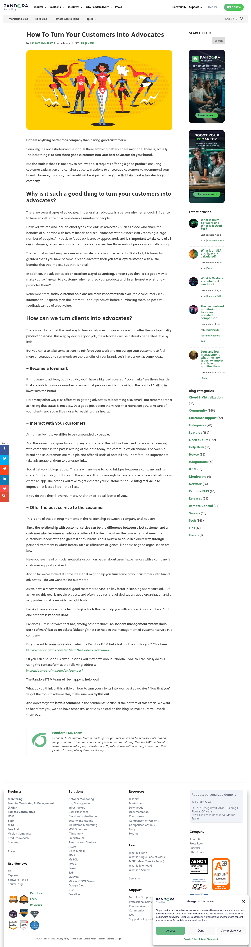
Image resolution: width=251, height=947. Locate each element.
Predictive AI (76, 838)
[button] (243, 901)
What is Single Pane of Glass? (147, 857)
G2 (9, 871)
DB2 (71, 890)
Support (194, 7)
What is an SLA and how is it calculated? (211, 253)
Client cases (136, 816)
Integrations (198, 462)
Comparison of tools (142, 825)
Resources (73, 7)
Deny (201, 930)
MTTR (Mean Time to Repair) (146, 861)
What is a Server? (139, 870)
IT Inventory (76, 833)
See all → (74, 894)
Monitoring (197, 477)
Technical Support (140, 897)
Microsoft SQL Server (82, 881)
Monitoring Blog (18, 19)
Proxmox (74, 868)
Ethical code (197, 852)
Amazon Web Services (82, 842)
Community (179, 7)
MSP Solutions (78, 829)
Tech (209, 268)
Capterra (13, 875)
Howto (194, 454)
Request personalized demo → (214, 795)
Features (205, 336)
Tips (192, 528)
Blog (132, 829)
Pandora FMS (214, 296)
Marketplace (136, 803)
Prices (118, 7)
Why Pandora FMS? (97, 7)
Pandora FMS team (41, 43)
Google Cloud (77, 885)
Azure (72, 847)
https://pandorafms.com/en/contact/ (54, 671)
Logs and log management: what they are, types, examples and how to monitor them (212, 359)
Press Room (197, 843)
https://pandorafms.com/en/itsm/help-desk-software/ (67, 650)
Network (215, 336)
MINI (11, 825)
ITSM (193, 469)
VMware (74, 877)
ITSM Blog (41, 19)
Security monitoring (81, 821)
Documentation (139, 812)
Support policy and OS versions (148, 919)
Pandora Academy (140, 906)
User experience (78, 812)
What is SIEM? (138, 853)
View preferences (231, 930)
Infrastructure (77, 808)
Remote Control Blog (66, 19)
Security (101, 939)
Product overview (18, 838)
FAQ (131, 915)
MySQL (73, 859)
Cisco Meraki (77, 851)
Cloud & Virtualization (206, 397)
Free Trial (13, 829)
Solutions (55, 7)
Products (38, 7)
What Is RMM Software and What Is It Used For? (211, 224)
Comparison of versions (144, 821)
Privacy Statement (208, 939)
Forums (133, 833)
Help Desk (87, 43)
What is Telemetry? (140, 865)
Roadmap (14, 842)
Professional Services (142, 902)
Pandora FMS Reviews (36, 899)
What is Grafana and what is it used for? (212, 281)
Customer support (203, 418)
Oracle (73, 864)
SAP (71, 872)
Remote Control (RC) (21, 812)
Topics (89, 19)
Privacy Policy (63, 939)
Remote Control (215, 240)
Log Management (80, 803)
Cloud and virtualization (83, 816)
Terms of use (76, 939)
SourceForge (16, 884)
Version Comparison (20, 833)
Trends (194, 535)
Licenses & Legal (114, 939)
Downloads (136, 808)
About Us (195, 839)
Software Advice (18, 880)
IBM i (72, 855)
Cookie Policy (190, 939)
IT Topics (134, 799)
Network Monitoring (81, 799)
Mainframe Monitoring (83, 825)
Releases (195, 498)
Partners (195, 848)
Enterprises (197, 425)
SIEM (11, 821)
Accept (170, 930)
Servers (194, 513)
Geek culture (199, 440)
